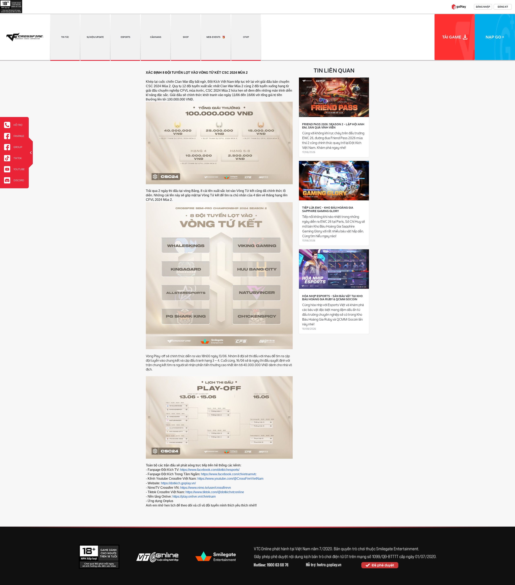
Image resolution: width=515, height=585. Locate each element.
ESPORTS (125, 37)
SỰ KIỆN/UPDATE (95, 37)
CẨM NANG (155, 37)
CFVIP (246, 37)
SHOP (186, 37)
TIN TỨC (65, 37)
